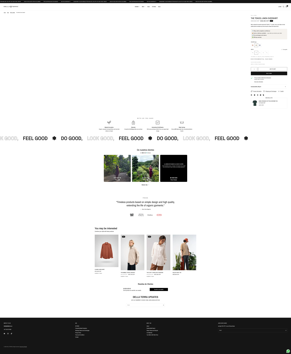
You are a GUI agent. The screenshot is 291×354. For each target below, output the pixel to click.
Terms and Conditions (79, 335)
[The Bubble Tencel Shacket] (132, 252)
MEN (143, 6)
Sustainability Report (256, 86)
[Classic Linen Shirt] (106, 251)
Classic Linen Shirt (100, 269)
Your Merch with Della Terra (152, 335)
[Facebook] (252, 95)
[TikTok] (12, 333)
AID (76, 323)
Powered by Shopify (23, 346)
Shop (8, 12)
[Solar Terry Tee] (184, 252)
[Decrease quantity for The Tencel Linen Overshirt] (252, 69)
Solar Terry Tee (177, 272)
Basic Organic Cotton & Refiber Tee (268, 101)
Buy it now (269, 73)
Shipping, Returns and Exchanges (82, 330)
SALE (148, 6)
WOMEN (137, 6)
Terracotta (252, 45)
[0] (286, 6)
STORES (154, 6)
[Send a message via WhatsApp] (288, 351)
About (148, 326)
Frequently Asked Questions (81, 328)
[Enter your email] (163, 305)
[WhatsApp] (261, 95)
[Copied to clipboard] (264, 95)
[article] (117, 168)
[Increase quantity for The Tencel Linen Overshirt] (256, 69)
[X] (255, 95)
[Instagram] (9, 333)
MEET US (149, 323)
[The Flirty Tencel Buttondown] (158, 252)
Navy (260, 45)
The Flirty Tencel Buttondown (155, 272)
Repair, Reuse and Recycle (152, 330)
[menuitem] (137, 6)
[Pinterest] (258, 95)
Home (5, 12)
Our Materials (149, 332)
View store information (258, 81)
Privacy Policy (78, 332)
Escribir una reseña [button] (158, 289)
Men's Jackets (12, 12)
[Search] (283, 6)
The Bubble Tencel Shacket (128, 272)
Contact (76, 337)
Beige (256, 45)
